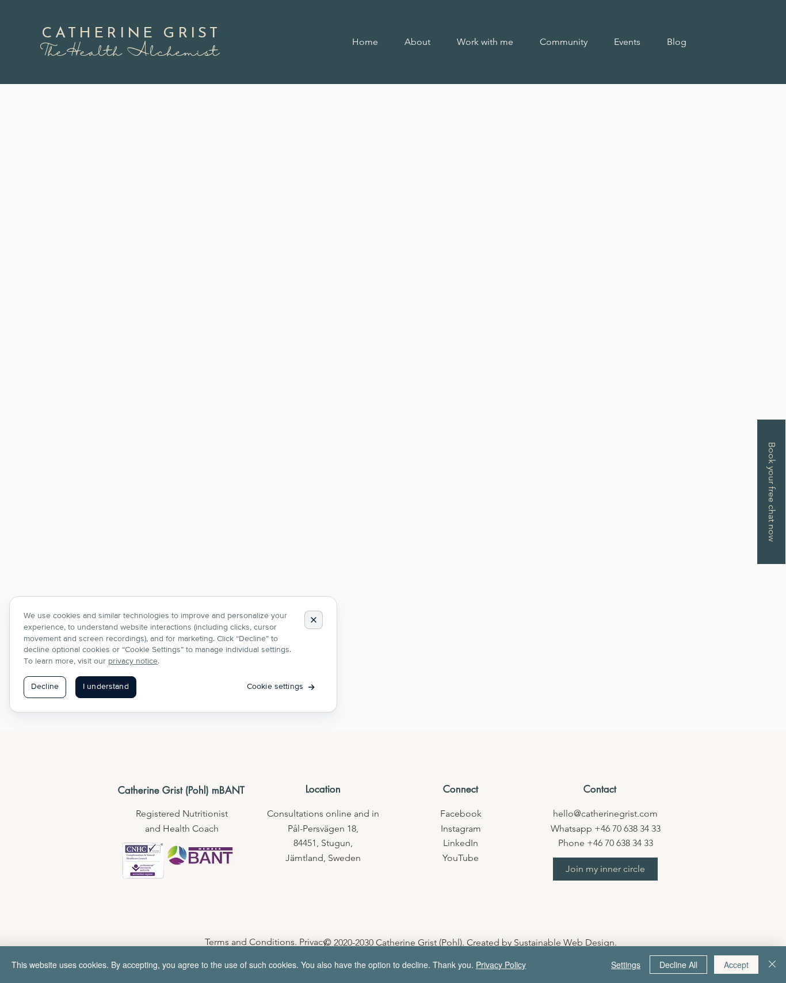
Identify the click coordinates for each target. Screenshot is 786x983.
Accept (736, 964)
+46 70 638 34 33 (627, 828)
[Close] (772, 964)
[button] (605, 869)
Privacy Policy (501, 964)
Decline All (678, 964)
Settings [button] (625, 964)
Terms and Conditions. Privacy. (267, 941)
